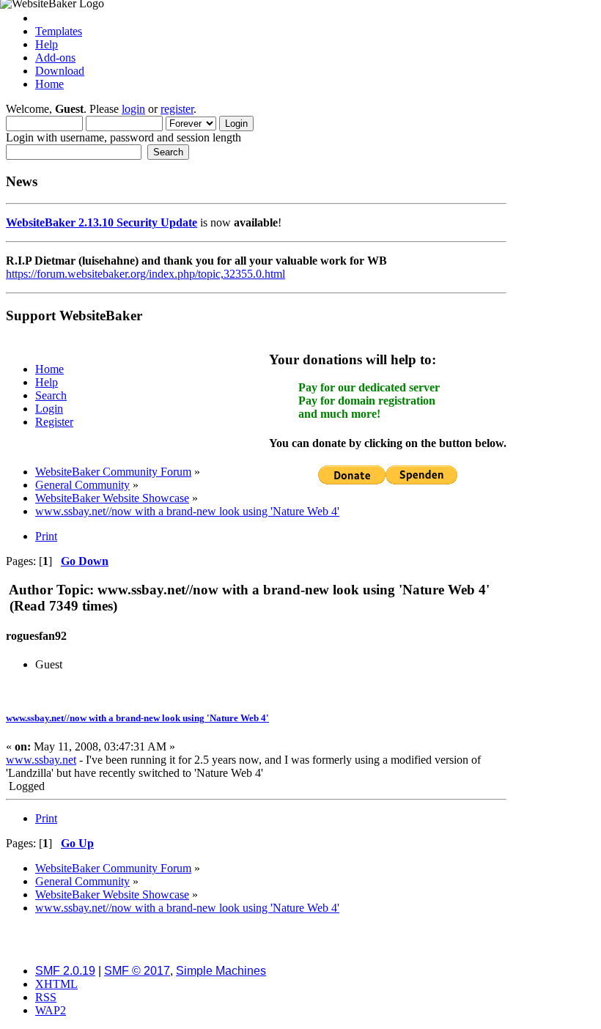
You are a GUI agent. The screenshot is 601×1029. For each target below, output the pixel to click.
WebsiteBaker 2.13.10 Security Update (101, 222)
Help (46, 44)
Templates (58, 31)
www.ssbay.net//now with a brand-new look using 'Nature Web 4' (137, 717)
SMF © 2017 (137, 971)
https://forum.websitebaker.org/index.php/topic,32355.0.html (145, 274)
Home (49, 84)
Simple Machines (221, 971)
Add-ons (55, 57)
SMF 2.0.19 (65, 971)
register (177, 109)
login (133, 109)
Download (59, 70)
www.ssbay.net (41, 759)
